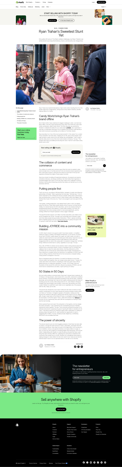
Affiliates (54, 434)
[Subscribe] (104, 165)
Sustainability (55, 448)
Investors (54, 429)
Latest (43, 6)
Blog (17, 6)
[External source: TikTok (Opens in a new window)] (98, 462)
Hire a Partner (70, 432)
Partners (54, 432)
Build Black (55, 451)
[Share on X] (78, 347)
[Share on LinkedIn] (82, 347)
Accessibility (55, 453)
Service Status (55, 438)
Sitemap (51, 463)
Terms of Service (33, 463)
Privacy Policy (97, 172)
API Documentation (86, 429)
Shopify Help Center (72, 429)
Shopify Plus (99, 432)
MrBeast (77, 297)
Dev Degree (84, 432)
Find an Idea (23, 6)
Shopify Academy (71, 434)
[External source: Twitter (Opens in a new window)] (87, 462)
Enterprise (50, 2)
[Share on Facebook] (75, 347)
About (53, 427)
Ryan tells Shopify (63, 221)
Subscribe (106, 377)
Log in (93, 2)
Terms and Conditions (95, 382)
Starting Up (30, 6)
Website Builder (70, 451)
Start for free (101, 2)
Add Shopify (90, 290)
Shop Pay (98, 429)
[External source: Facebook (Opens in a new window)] (84, 462)
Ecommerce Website (72, 453)
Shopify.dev (84, 427)
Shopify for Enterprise (101, 434)
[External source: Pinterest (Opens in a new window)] (105, 462)
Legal (53, 436)
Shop (97, 427)
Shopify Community (71, 436)
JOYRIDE (68, 127)
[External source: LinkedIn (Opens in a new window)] (102, 462)
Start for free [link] (76, 152)
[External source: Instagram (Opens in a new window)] (94, 462)
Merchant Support (71, 427)
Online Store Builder (71, 448)
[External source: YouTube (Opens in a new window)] (91, 462)
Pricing (44, 2)
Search (103, 6)
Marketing (37, 6)
